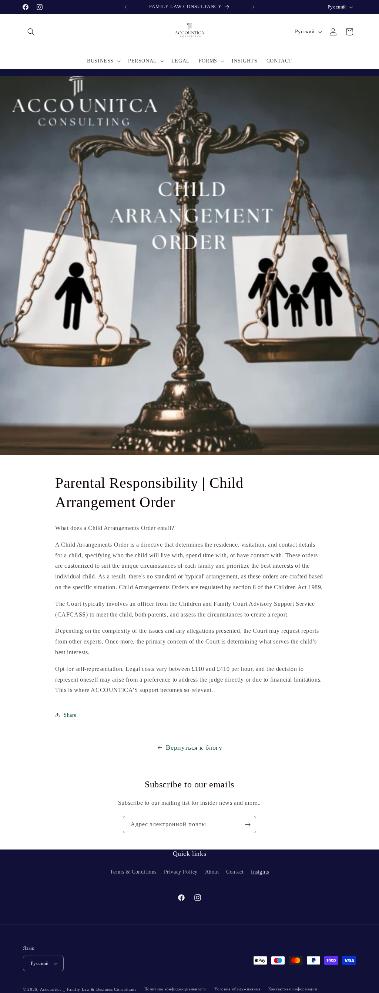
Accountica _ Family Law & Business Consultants (88, 989)
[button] (31, 32)
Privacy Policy (181, 872)
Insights (260, 872)
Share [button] (70, 715)
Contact (235, 872)
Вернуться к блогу (194, 747)
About (212, 872)
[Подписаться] (247, 824)
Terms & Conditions (133, 872)
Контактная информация (292, 989)
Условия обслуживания (237, 989)
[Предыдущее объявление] (125, 7)
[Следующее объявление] (253, 7)
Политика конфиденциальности (175, 989)
